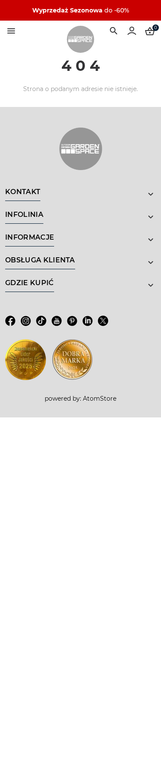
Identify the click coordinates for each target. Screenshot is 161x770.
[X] (103, 320)
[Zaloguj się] (132, 31)
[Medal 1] (25, 359)
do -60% (80, 10)
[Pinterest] (72, 320)
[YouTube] (57, 320)
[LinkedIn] (87, 320)
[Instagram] (26, 320)
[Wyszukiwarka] (114, 31)
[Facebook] (10, 320)
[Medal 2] (72, 359)
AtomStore (99, 398)
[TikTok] (41, 320)
